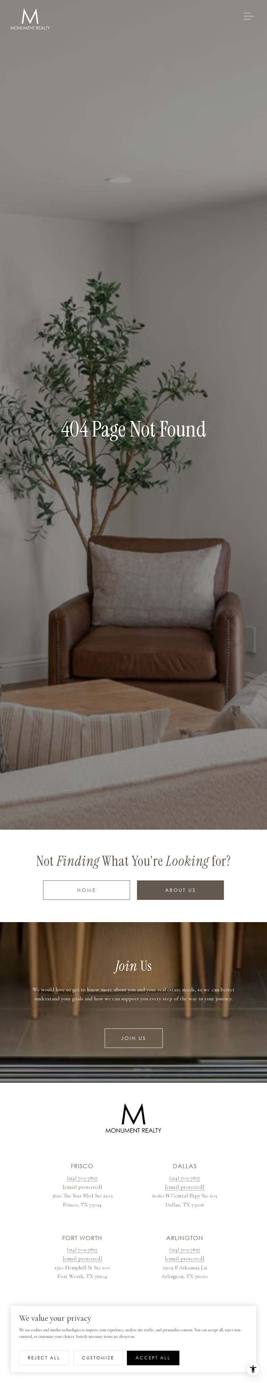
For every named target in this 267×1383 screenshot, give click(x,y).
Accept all (153, 1358)
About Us (180, 890)
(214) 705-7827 (82, 1177)
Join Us (133, 1038)
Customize (98, 1358)
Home (86, 890)
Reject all (44, 1358)
